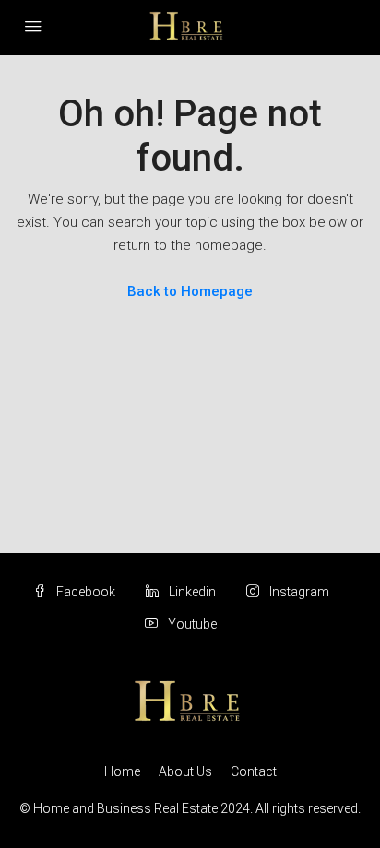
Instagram (298, 591)
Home (122, 771)
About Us (185, 771)
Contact (254, 771)
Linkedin (191, 591)
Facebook (84, 591)
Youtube (191, 624)
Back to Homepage (190, 291)
